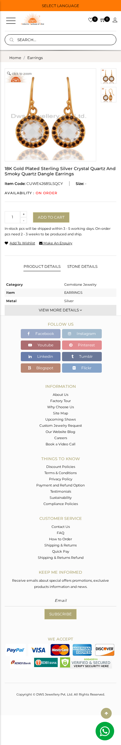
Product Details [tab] (42, 266)
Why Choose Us (60, 407)
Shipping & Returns (60, 545)
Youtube (45, 345)
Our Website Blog (60, 432)
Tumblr (85, 356)
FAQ (60, 533)
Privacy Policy (60, 479)
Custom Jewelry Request (60, 425)
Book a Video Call (60, 444)
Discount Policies (60, 467)
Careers (60, 438)
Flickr (86, 368)
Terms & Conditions (60, 473)
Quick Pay (60, 551)
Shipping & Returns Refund (60, 557)
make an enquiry (57, 243)
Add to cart (51, 217)
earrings (35, 57)
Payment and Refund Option (60, 485)
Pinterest (86, 345)
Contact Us (61, 526)
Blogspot (44, 368)
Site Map (60, 413)
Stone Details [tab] (82, 266)
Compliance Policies (60, 504)
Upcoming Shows (60, 419)
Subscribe (60, 614)
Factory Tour (60, 401)
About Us (60, 394)
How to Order (60, 539)
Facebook (44, 333)
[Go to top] (106, 713)
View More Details (59, 310)
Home (15, 57)
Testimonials (60, 491)
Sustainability (61, 497)
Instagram (86, 333)
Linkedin (44, 356)
